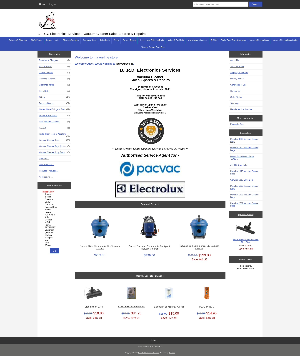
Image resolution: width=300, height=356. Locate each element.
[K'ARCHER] (55, 215)
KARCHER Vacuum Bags (131, 306)
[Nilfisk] (55, 222)
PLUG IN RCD (206, 307)
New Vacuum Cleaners (197, 40)
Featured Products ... (48, 171)
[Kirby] (55, 217)
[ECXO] (55, 202)
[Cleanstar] (55, 199)
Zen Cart (172, 353)
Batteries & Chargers (18, 40)
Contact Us (235, 91)
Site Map (234, 103)
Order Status (236, 97)
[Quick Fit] (55, 232)
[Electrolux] (55, 204)
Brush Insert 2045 (94, 307)
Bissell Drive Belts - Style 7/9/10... (242, 157)
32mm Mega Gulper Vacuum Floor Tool (245, 240)
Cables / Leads (52, 40)
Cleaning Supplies (71, 40)
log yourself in (124, 63)
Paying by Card (237, 124)
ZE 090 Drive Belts (239, 165)
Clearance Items (89, 40)
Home (42, 4)
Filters (116, 40)
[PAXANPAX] (55, 227)
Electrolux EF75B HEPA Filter (169, 307)
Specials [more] (246, 214)
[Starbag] (55, 235)
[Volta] (55, 243)
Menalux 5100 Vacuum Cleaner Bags (244, 187)
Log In (52, 4)
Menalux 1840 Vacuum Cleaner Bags (244, 172)
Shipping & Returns (239, 72)
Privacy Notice (237, 79)
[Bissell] (55, 197)
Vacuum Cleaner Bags (259, 40)
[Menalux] (55, 220)
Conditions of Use (238, 85)
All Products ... (46, 177)
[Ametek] (55, 194)
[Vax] (55, 240)
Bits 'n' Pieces (36, 40)
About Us (234, 60)
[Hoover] (55, 209)
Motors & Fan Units (176, 40)
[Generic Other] (55, 207)
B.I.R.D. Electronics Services (148, 353)
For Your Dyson (129, 40)
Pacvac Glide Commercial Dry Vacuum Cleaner (100, 247)
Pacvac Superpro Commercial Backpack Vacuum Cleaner (149, 247)
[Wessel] (55, 245)
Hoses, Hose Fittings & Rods (152, 40)
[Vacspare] (55, 237)
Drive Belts (105, 40)
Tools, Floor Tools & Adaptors (233, 40)
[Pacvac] (55, 225)
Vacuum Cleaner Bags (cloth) (285, 40)
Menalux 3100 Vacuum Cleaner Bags (244, 140)
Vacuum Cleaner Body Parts (153, 47)
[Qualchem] (55, 230)
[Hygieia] (55, 212)
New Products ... (46, 164)
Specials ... (44, 158)
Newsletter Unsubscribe (241, 109)
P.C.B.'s (214, 40)
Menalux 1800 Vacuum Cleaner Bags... (244, 148)
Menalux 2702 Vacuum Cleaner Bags (244, 204)
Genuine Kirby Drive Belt (241, 180)
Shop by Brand (237, 66)
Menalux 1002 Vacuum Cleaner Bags (244, 196)
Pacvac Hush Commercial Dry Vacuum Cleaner (199, 247)
